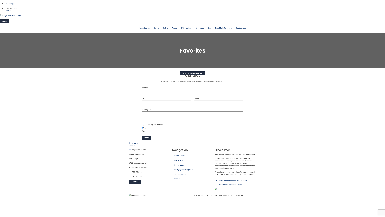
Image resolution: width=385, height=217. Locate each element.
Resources (200, 28)
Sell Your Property (181, 174)
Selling (165, 28)
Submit (146, 138)
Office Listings (186, 28)
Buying (156, 28)
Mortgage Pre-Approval (183, 169)
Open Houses (179, 165)
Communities (179, 156)
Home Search (144, 28)
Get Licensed (241, 28)
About (174, 28)
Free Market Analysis (223, 28)
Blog (209, 28)
